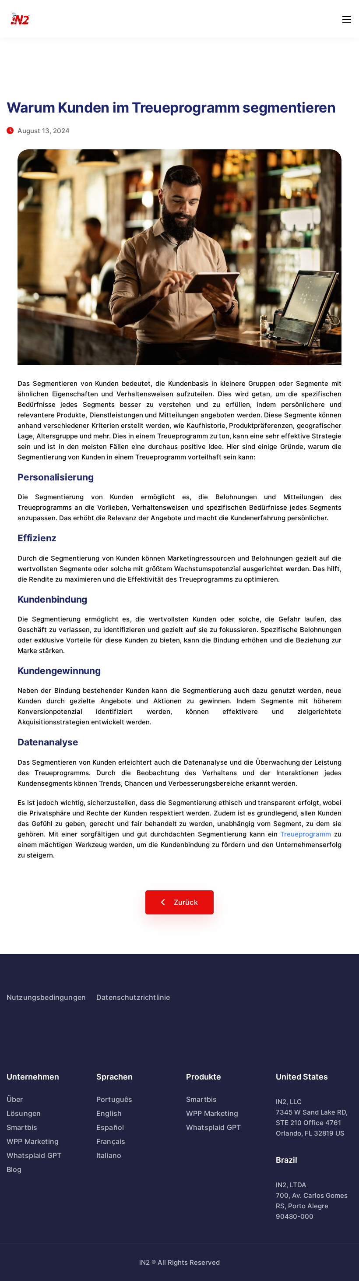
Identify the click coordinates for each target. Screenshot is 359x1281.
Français (110, 1141)
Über (15, 1099)
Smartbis (22, 1127)
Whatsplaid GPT (34, 1155)
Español (110, 1127)
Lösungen (24, 1113)
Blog (14, 1169)
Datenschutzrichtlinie (133, 997)
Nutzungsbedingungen (46, 997)
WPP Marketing (33, 1141)
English (109, 1113)
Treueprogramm (305, 834)
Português (114, 1099)
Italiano (108, 1155)
